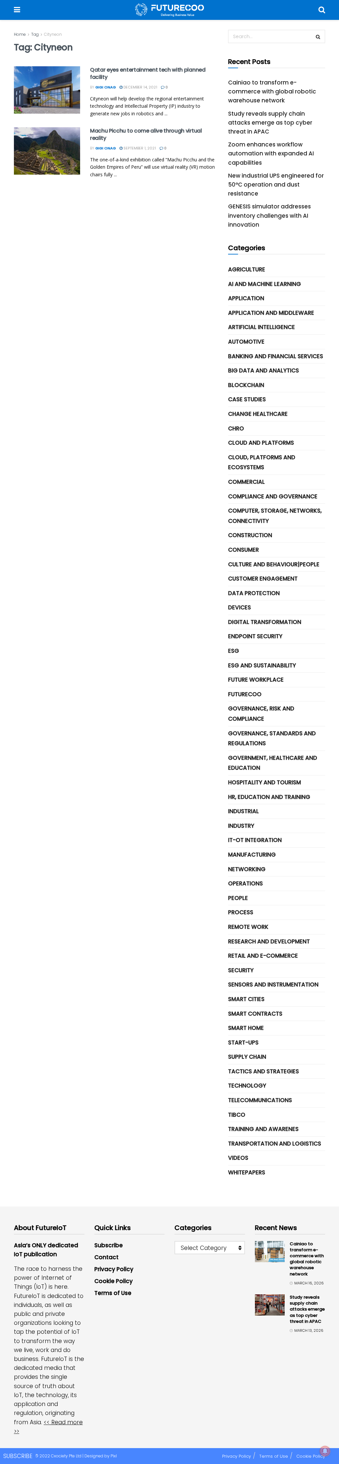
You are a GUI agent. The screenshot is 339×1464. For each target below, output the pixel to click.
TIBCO (236, 1115)
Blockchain (246, 385)
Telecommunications (260, 1100)
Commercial (246, 482)
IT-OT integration (255, 840)
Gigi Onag (105, 87)
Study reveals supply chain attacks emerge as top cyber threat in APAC (270, 123)
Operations (245, 883)
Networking (247, 869)
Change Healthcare (258, 414)
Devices (239, 607)
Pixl (114, 1456)
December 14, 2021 (139, 87)
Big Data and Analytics (263, 370)
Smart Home (246, 1028)
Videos (238, 1158)
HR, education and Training (269, 797)
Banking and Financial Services (275, 356)
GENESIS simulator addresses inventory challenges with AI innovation (269, 215)
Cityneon (53, 34)
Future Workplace (256, 680)
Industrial (243, 811)
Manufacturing (252, 855)
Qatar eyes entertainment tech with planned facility (148, 73)
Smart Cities (246, 999)
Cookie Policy (113, 1281)
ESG (233, 651)
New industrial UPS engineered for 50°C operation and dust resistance (276, 184)
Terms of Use (112, 1293)
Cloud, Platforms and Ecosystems (261, 462)
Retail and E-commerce (263, 956)
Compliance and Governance (272, 496)
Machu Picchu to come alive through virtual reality (146, 134)
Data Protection (254, 593)
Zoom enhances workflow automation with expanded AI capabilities (271, 153)
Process (240, 912)
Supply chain (247, 1057)
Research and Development (269, 941)
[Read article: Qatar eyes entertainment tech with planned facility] (47, 90)
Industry (241, 826)
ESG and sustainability (262, 665)
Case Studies (247, 399)
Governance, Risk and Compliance (261, 713)
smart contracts (255, 1014)
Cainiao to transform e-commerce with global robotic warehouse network (272, 91)
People (238, 898)
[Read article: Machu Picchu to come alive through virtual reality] (47, 151)
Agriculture (246, 269)
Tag (35, 34)
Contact (106, 1257)
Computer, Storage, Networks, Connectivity (275, 516)
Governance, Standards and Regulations (272, 738)
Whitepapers (246, 1172)
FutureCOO (245, 694)
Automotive (246, 342)
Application (246, 298)
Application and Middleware (271, 313)
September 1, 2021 (139, 148)
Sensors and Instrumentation (273, 984)
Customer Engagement (263, 579)
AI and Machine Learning (264, 284)
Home (20, 34)
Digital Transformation (264, 622)
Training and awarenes (263, 1129)
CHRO (236, 428)
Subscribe (108, 1245)
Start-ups (243, 1042)
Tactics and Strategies (263, 1071)
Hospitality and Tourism (264, 782)
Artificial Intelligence (261, 327)
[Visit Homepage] (169, 10)
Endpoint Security (255, 636)
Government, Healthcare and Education (272, 763)
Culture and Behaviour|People (273, 564)
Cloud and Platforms (261, 443)
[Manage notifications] (325, 1451)
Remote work (248, 927)
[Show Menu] (17, 10)
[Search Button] (321, 10)
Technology (247, 1086)
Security (241, 970)
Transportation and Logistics (274, 1144)
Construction (250, 535)
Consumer (243, 550)
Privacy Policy (113, 1269)
